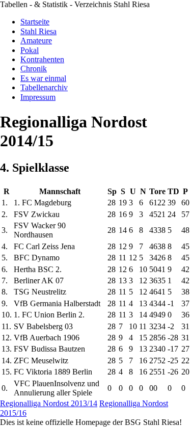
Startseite (34, 21)
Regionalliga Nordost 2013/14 (48, 403)
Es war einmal (43, 78)
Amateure (36, 40)
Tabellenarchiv (44, 87)
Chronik (33, 68)
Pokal (29, 50)
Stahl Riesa (38, 31)
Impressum (38, 97)
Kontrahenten (42, 59)
